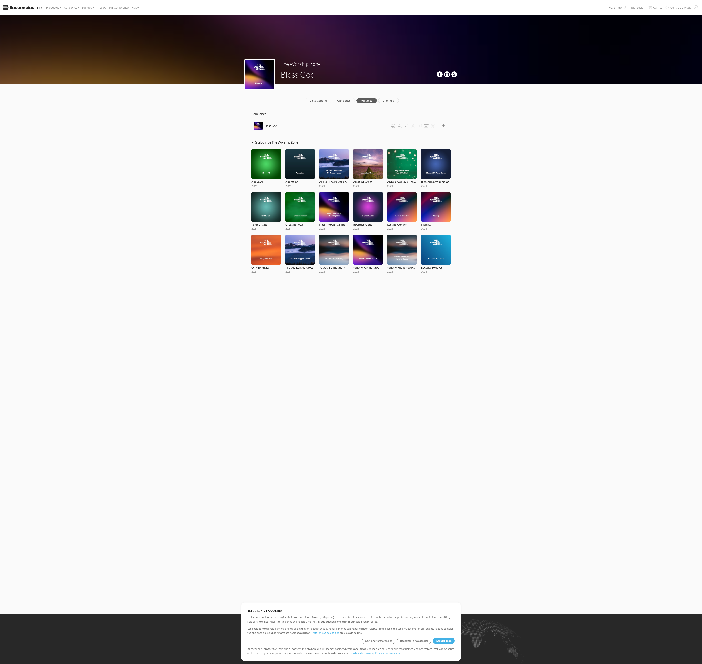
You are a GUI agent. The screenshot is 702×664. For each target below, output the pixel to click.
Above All (257, 181)
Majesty (426, 224)
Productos (52, 7)
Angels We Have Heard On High (402, 181)
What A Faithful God (366, 267)
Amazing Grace (362, 181)
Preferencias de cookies (325, 632)
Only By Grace (260, 267)
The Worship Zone (301, 64)
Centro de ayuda (680, 7)
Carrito (657, 7)
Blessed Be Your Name (435, 181)
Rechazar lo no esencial (414, 640)
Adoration (291, 181)
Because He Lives (432, 267)
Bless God (270, 125)
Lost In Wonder (397, 224)
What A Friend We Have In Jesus (402, 267)
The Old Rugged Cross (299, 267)
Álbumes (366, 100)
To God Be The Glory (332, 267)
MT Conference (119, 7)
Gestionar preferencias (378, 640)
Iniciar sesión (637, 7)
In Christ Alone (362, 224)
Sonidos (87, 7)
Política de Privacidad (388, 653)
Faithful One (259, 224)
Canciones (70, 7)
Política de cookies (361, 653)
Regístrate (615, 7)
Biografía (388, 100)
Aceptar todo (444, 640)
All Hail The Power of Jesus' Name (334, 181)
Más (134, 7)
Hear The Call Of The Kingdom (334, 224)
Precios (101, 7)
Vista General (318, 100)
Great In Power (295, 224)
